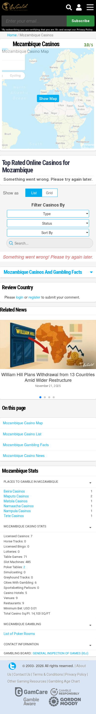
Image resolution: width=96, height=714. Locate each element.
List (34, 192)
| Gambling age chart (63, 681)
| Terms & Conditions (47, 674)
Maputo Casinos (16, 496)
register (34, 297)
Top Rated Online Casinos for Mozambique (36, 166)
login (19, 297)
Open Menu (90, 7)
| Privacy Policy (75, 674)
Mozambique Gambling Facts (26, 444)
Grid (49, 192)
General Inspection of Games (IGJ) (60, 653)
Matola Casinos (16, 501)
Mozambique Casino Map (23, 422)
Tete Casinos (14, 516)
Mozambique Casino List (22, 433)
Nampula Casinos (17, 511)
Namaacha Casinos (19, 506)
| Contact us (21, 674)
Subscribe (81, 21)
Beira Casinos (14, 491)
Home (12, 35)
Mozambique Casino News (24, 455)
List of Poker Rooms (19, 634)
